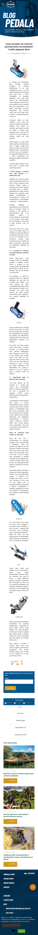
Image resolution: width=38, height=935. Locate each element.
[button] (13, 930)
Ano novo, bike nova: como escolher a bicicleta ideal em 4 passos (16, 815)
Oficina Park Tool (20, 728)
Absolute (20, 713)
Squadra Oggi (20, 720)
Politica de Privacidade (11, 925)
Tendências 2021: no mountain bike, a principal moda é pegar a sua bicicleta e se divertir (18, 857)
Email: (7, 678)
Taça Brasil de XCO (20, 735)
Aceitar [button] (21, 931)
